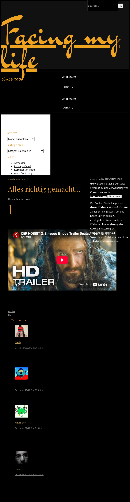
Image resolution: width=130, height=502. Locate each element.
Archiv (68, 87)
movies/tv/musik (18, 179)
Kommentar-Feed (24, 169)
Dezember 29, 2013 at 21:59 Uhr (29, 390)
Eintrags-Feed (22, 166)
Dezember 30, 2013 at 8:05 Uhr (28, 428)
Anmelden (20, 163)
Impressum (68, 77)
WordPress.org (23, 173)
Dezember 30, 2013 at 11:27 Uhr (29, 474)
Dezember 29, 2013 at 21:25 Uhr (29, 347)
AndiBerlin (20, 422)
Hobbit (11, 311)
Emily (18, 342)
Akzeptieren (114, 196)
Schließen (95, 248)
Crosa (15, 314)
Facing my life (60, 45)
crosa (18, 469)
